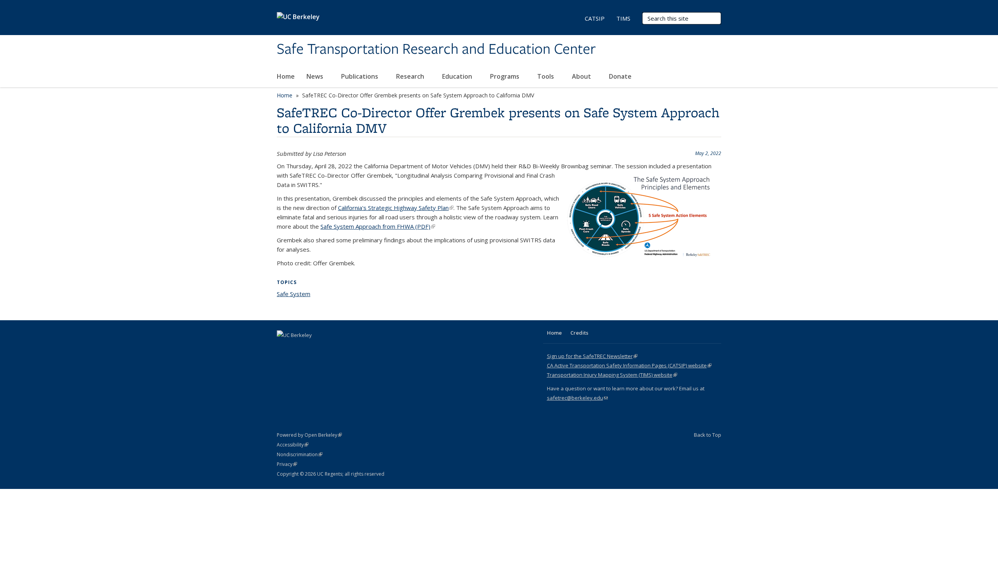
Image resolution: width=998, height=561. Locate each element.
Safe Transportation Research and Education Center (436, 49)
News (315, 76)
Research (411, 76)
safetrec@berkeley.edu (577, 397)
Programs (505, 76)
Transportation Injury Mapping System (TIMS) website (612, 374)
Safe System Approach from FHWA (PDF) (377, 226)
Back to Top (707, 434)
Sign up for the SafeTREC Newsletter (592, 356)
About (582, 76)
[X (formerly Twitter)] (284, 348)
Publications (360, 76)
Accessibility (292, 444)
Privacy (287, 464)
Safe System (293, 294)
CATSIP (595, 18)
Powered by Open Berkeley (309, 435)
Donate (620, 76)
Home (286, 76)
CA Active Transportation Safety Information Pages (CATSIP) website (629, 365)
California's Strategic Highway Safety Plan (395, 208)
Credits (579, 332)
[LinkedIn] (299, 348)
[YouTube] (314, 348)
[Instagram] (329, 348)
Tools (546, 76)
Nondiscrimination (299, 454)
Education (458, 76)
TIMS (623, 18)
